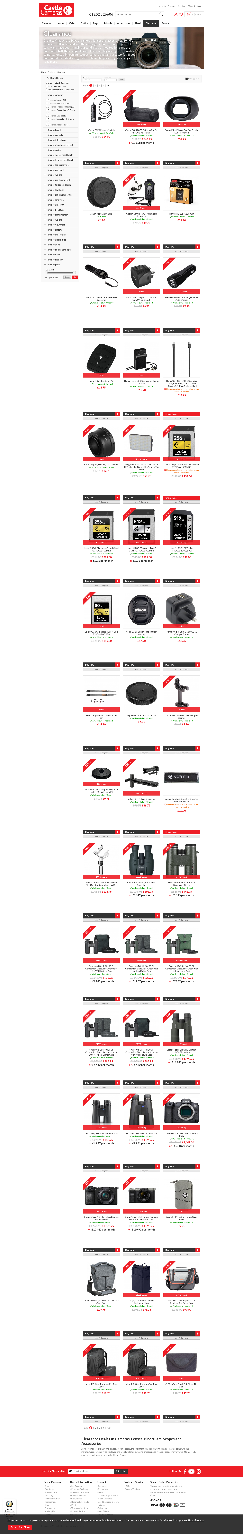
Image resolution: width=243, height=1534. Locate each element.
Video (72, 23)
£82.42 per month (143, 1143)
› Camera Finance (78, 1495)
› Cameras (101, 1486)
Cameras (46, 23)
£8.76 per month (103, 560)
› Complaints (76, 1498)
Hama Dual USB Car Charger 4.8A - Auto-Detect (181, 298)
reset (67, 277)
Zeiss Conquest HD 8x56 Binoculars (141, 1133)
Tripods (108, 23)
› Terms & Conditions (79, 1508)
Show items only (58, 83)
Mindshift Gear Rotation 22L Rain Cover (101, 1385)
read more (50, 61)
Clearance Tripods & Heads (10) (61, 107)
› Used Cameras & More (108, 1502)
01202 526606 (101, 14)
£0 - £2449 (50, 270)
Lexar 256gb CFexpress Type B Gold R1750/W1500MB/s (101, 549)
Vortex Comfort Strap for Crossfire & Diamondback (181, 800)
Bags (95, 23)
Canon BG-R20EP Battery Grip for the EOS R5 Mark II (141, 131)
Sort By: (86, 77)
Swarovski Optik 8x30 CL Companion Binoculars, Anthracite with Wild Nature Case (141, 1052)
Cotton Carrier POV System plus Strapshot (141, 214)
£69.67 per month (143, 981)
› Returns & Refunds (79, 1502)
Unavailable (170, 414)
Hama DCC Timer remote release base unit (101, 298)
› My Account (76, 1486)
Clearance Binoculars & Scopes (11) (60, 120)
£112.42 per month (183, 1062)
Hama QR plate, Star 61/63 (101, 381)
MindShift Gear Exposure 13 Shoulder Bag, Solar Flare (181, 1301)
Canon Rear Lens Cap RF (101, 213)
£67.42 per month (143, 895)
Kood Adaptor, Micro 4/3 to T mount (101, 464)
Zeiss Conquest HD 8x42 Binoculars (101, 1133)
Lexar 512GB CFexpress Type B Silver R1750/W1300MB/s (141, 549)
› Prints (73, 1505)
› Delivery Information (80, 1492)
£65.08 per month (183, 1145)
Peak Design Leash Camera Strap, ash (101, 716)
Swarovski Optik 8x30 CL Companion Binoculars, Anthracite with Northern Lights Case (101, 1052)
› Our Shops (48, 1489)
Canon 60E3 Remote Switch (101, 130)
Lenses (60, 23)
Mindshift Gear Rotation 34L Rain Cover (141, 1385)
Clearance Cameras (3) (57, 116)
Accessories (123, 23)
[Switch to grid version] (186, 78)
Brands (165, 23)
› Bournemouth (50, 1492)
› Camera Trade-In (132, 1489)
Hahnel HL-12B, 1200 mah (181, 213)
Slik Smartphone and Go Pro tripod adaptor (181, 716)
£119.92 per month (143, 1229)
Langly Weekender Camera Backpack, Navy (141, 1301)
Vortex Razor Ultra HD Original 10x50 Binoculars (181, 1050)
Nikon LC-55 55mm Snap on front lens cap (141, 632)
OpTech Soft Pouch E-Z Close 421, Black (181, 1385)
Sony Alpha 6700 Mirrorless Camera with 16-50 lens (101, 1218)
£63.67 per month (103, 1143)
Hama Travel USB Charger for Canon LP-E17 (141, 382)
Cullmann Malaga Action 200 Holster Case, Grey (101, 1301)
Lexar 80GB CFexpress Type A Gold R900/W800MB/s (101, 632)
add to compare (101, 167)
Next (109, 85)
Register (197, 6)
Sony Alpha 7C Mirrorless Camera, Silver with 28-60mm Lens (141, 1218)
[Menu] (14, 1500)
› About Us (48, 1486)
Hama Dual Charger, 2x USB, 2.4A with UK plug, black (141, 298)
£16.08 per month (143, 142)
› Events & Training (79, 1489)
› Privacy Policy (77, 1511)
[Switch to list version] (194, 78)
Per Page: (108, 77)
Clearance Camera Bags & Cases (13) (60, 111)
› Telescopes (102, 1508)
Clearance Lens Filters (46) (58, 103)
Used (138, 23)
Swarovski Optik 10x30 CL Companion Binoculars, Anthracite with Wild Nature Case (101, 968)
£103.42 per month (103, 1229)
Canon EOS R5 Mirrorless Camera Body (182, 1134)
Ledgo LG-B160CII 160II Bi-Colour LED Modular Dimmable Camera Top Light (141, 467)
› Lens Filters (103, 1511)
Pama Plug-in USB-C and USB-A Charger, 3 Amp (181, 632)
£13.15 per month (183, 895)
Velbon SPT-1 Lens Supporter (141, 799)
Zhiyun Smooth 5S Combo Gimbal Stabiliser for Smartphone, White (101, 883)
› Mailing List (49, 1511)
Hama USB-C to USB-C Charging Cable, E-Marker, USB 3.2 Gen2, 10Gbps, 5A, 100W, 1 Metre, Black (182, 383)
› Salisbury (48, 1495)
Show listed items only (60, 90)
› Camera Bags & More (107, 1495)
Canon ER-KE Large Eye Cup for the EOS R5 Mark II (181, 131)
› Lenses (100, 1492)
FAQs (190, 6)
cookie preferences (194, 1520)
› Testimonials (49, 1502)
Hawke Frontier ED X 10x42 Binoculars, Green (181, 883)
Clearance (151, 23)
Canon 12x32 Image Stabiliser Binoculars (141, 883)
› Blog (46, 1505)
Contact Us (172, 6)
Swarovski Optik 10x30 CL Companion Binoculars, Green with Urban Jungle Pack (181, 968)
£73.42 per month (103, 981)
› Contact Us (49, 1508)
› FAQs (127, 1486)
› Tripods (101, 1505)
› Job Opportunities (52, 1498)
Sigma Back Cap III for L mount (141, 715)
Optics (84, 23)
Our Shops (182, 6)
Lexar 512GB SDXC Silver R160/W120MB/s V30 (181, 549)
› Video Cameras (104, 1498)
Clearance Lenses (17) (56, 100)
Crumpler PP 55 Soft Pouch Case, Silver (181, 1218)
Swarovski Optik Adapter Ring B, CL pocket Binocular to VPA (101, 790)
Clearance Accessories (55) (58, 125)
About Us (162, 6)
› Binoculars (102, 1489)
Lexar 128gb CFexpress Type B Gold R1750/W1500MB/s (182, 465)
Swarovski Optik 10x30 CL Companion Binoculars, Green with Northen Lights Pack (141, 968)
